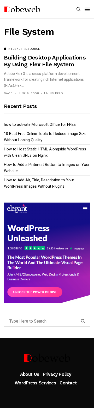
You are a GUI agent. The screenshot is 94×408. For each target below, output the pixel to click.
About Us (29, 374)
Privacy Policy (57, 374)
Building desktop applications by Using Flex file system (45, 61)
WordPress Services (35, 382)
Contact (68, 382)
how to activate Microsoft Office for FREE (40, 124)
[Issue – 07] (47, 357)
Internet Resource (24, 49)
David (8, 93)
